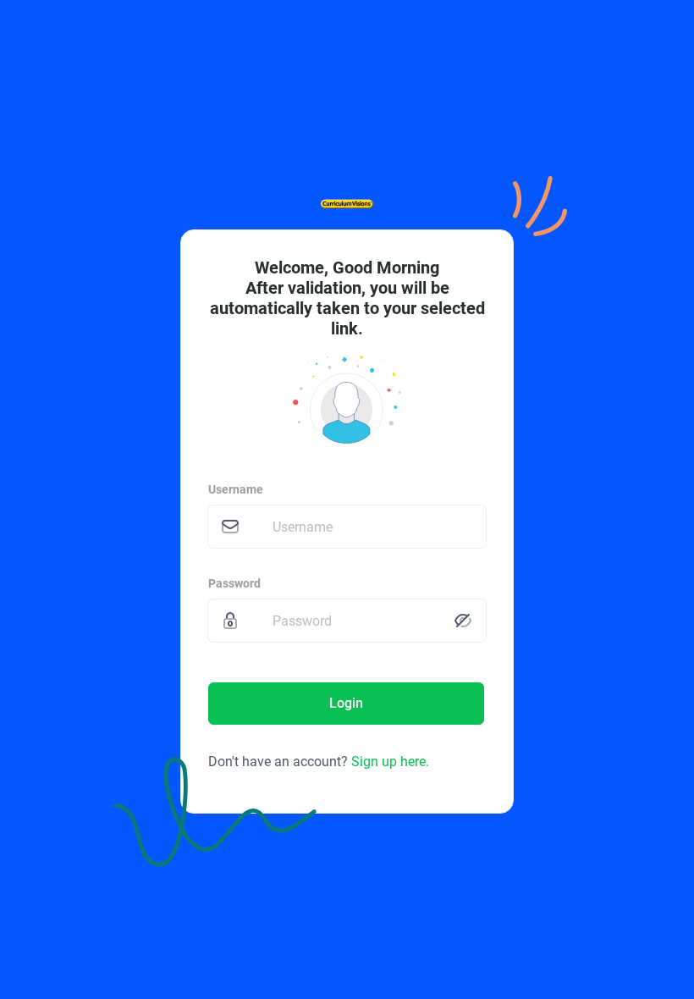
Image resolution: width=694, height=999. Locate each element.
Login (346, 703)
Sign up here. (390, 761)
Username (235, 489)
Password (234, 583)
